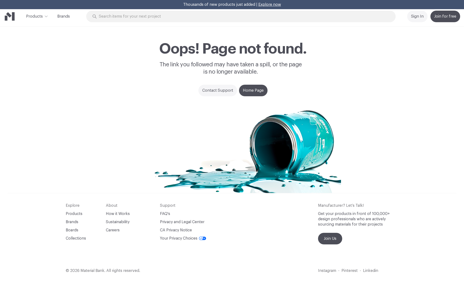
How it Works (118, 214)
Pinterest (349, 271)
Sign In (417, 16)
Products (34, 16)
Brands (63, 16)
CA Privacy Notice (176, 230)
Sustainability (118, 222)
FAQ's (165, 214)
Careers (113, 230)
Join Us (330, 239)
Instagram (327, 271)
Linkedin (370, 271)
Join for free (445, 16)
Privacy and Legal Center (182, 222)
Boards (72, 230)
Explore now (269, 5)
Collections (76, 238)
